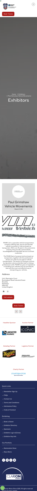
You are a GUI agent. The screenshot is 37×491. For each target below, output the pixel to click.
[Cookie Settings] (2, 488)
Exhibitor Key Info (10, 436)
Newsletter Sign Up (10, 391)
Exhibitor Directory (10, 425)
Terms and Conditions (11, 402)
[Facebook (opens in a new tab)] (3, 291)
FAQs (6, 395)
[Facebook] (7, 460)
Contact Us (8, 399)
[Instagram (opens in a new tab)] (7, 291)
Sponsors (7, 429)
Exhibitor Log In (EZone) (12, 433)
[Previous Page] (16, 311)
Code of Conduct (10, 410)
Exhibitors (21, 94)
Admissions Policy (10, 406)
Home (14, 94)
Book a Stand (8, 422)
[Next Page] (20, 311)
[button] (8, 14)
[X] (3, 460)
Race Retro (8, 452)
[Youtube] (14, 460)
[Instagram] (10, 460)
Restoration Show (10, 448)
